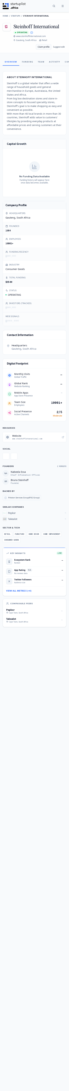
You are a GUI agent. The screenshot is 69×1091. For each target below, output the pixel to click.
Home (5, 16)
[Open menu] (62, 6)
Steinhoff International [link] (36, 16)
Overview (11, 61)
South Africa (23, 217)
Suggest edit (59, 46)
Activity (54, 61)
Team (41, 61)
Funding (27, 61)
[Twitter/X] (6, 456)
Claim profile (44, 46)
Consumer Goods (15, 269)
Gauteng (10, 217)
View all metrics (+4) (18, 591)
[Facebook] (14, 456)
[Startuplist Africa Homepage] (14, 6)
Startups (15, 16)
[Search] (54, 6)
